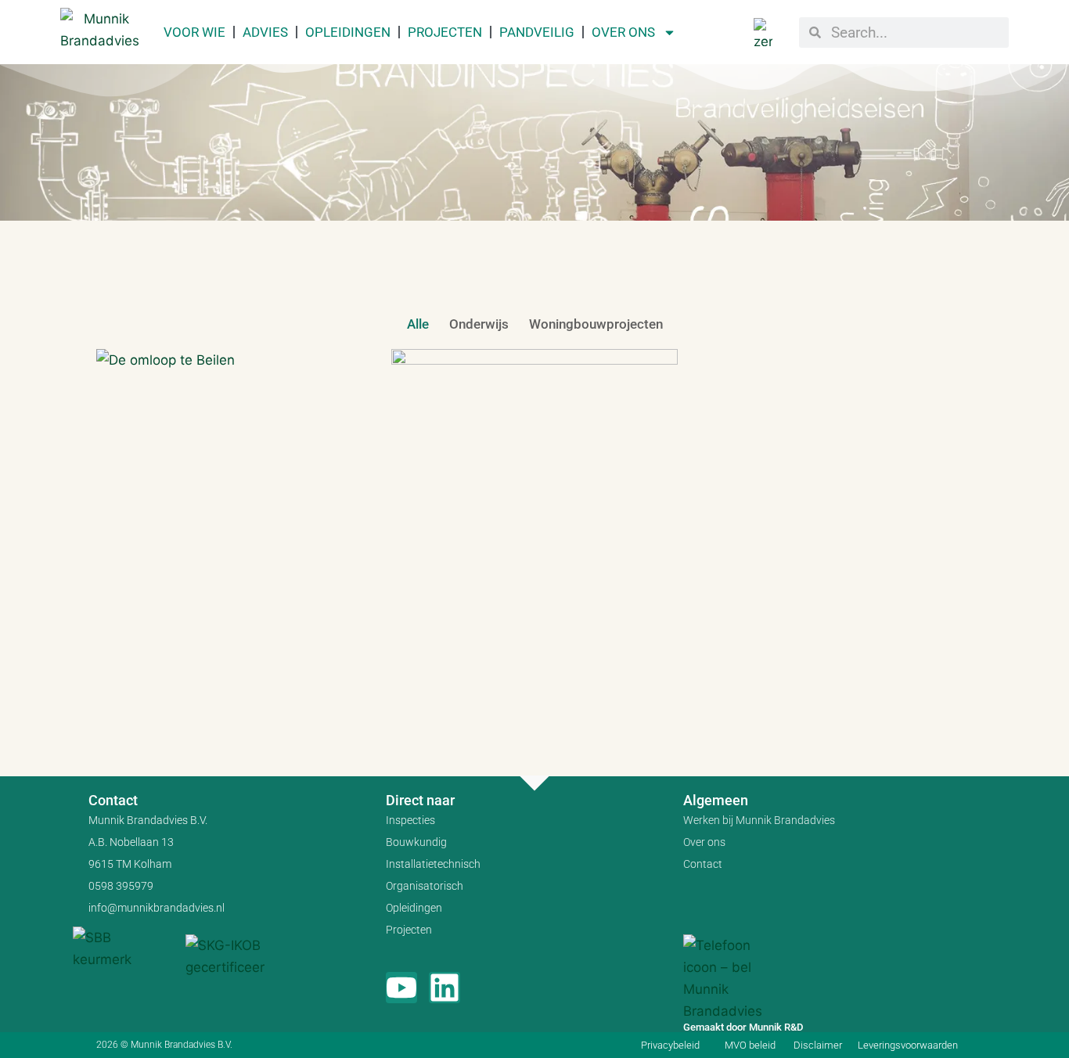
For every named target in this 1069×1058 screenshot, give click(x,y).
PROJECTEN (445, 32)
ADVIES (265, 32)
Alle (418, 324)
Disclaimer (818, 1045)
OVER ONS (623, 32)
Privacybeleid (670, 1045)
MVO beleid (750, 1045)
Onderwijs (479, 324)
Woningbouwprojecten (596, 324)
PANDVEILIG (536, 32)
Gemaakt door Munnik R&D (743, 1027)
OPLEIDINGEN (348, 32)
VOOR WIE (194, 32)
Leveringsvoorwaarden (908, 1045)
